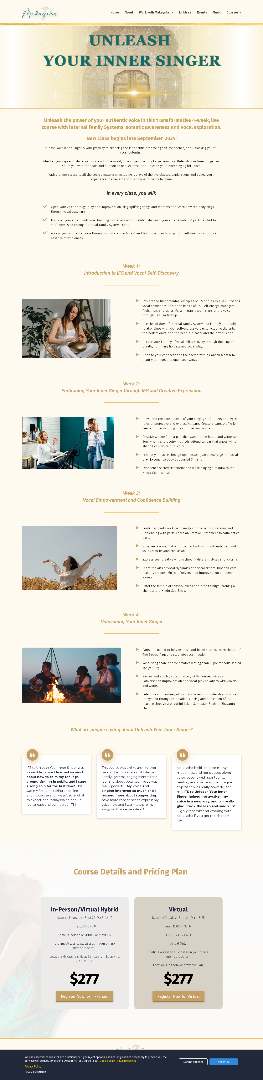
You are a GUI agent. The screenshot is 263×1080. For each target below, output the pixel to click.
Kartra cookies (128, 1060)
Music (217, 12)
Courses (232, 12)
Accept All (224, 1061)
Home (115, 12)
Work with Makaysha (154, 12)
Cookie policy (108, 1060)
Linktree (185, 12)
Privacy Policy (33, 1066)
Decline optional (193, 1061)
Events (202, 12)
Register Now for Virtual (178, 996)
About (129, 12)
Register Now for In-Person (84, 996)
